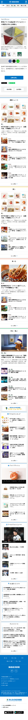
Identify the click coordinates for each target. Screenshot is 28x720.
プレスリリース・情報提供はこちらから (10, 678)
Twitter (16, 670)
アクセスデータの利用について (8, 681)
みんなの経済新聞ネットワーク (14, 700)
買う (18, 5)
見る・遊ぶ (13, 5)
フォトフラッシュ (5, 19)
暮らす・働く (24, 5)
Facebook (12, 670)
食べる (8, 5)
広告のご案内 (5, 685)
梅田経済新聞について (7, 676)
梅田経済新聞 (14, 2)
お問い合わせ (5, 683)
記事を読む (14, 77)
